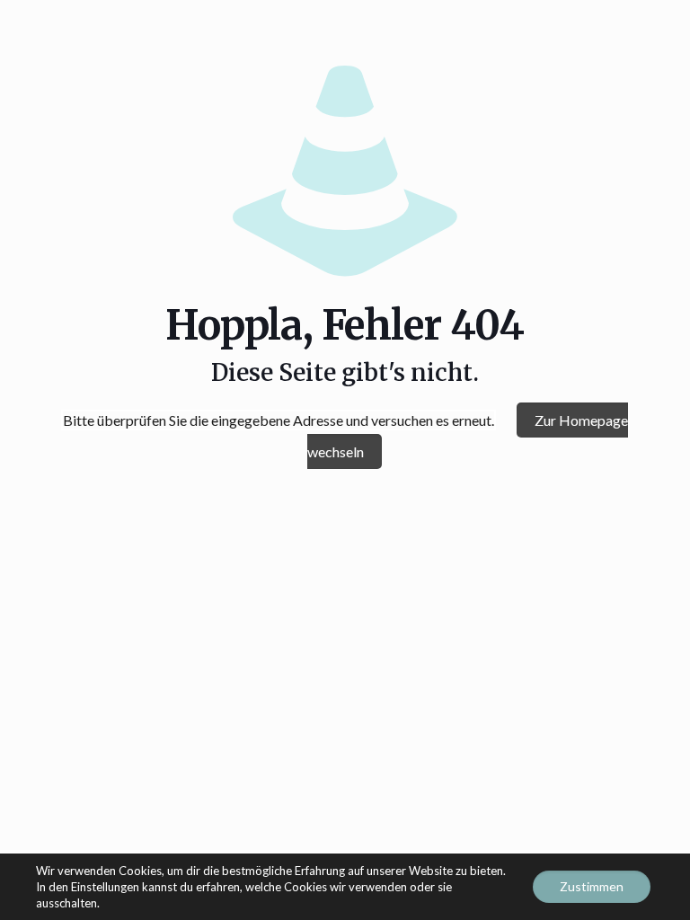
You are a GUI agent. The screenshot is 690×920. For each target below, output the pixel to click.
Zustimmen (592, 886)
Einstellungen (105, 887)
